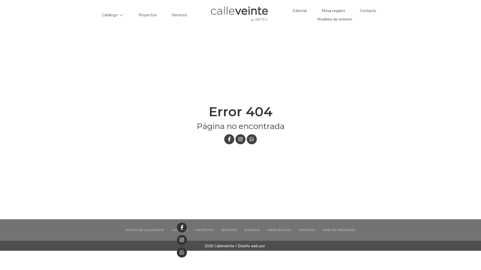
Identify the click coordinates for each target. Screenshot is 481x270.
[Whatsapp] (182, 253)
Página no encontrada (241, 126)
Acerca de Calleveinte (145, 230)
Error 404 (241, 112)
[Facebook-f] (182, 227)
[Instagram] (182, 240)
